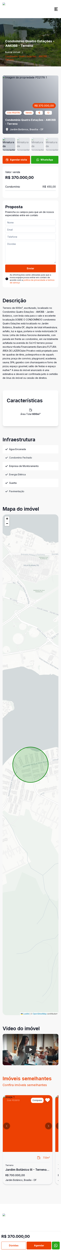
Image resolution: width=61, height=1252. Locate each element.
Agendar (39, 1245)
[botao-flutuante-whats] (56, 1245)
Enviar (30, 268)
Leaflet (26, 1013)
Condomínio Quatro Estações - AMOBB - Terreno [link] (26, 58)
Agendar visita (18, 159)
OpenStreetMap (40, 1013)
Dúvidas (14, 1245)
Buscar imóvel (12, 52)
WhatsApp (47, 159)
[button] (7, 518)
